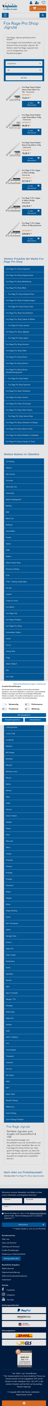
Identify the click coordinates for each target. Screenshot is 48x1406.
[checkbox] (4, 704)
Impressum (41, 684)
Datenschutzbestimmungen (24, 684)
